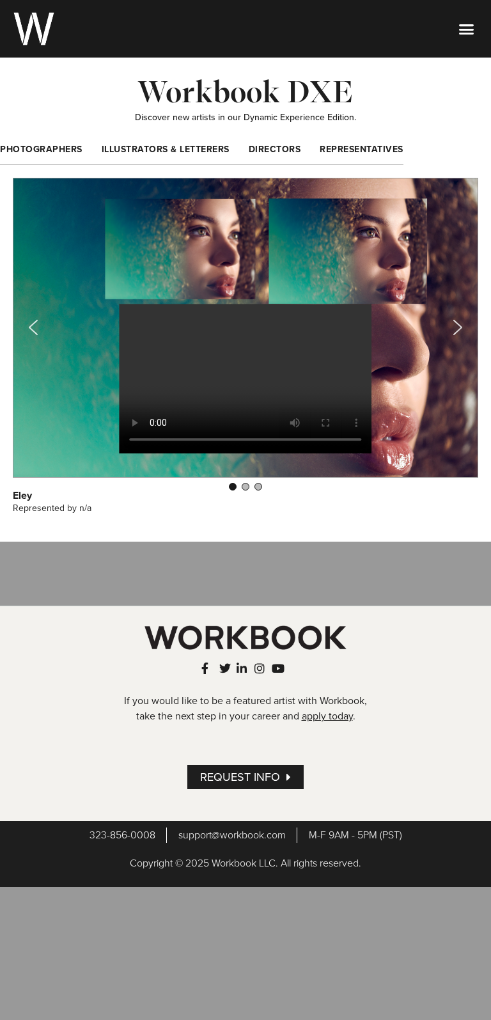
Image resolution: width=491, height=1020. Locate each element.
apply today (327, 716)
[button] (466, 29)
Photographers (41, 149)
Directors (275, 149)
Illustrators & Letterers (166, 149)
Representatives (361, 149)
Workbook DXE (245, 91)
